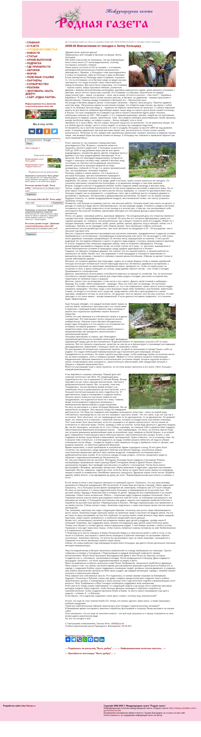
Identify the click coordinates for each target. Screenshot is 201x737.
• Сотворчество (37, 84)
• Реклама (32, 87)
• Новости (32, 53)
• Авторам (32, 70)
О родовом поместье (77, 42)
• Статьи (31, 56)
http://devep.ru (28, 706)
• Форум (30, 73)
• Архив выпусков (38, 60)
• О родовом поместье (41, 49)
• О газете (32, 46)
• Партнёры (33, 80)
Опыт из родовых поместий (101, 42)
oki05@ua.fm (117, 623)
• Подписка (33, 63)
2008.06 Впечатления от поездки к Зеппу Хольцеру (137, 42)
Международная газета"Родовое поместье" (34, 166)
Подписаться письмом (45, 206)
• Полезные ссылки (39, 77)
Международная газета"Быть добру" (34, 160)
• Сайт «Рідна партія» (40, 97)
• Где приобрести (38, 66)
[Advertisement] (44, 304)
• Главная (32, 42)
